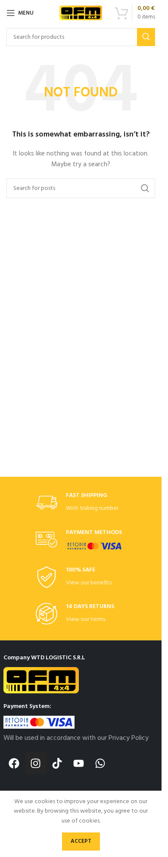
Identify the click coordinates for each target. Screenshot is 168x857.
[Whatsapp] (100, 763)
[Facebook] (14, 763)
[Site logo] (81, 13)
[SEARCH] (146, 37)
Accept (81, 841)
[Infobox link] (81, 503)
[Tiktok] (57, 763)
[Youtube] (79, 763)
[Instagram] (36, 763)
